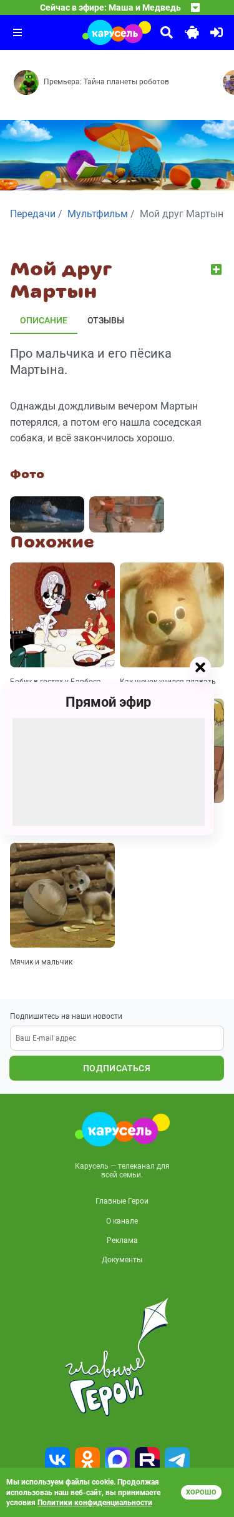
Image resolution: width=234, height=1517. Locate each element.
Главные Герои (122, 1201)
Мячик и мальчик (41, 962)
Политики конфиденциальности (94, 1502)
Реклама (122, 1240)
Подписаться (116, 1068)
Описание (43, 320)
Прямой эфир (108, 702)
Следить (217, 269)
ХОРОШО (201, 1492)
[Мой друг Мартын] (47, 514)
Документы (122, 1259)
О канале (122, 1221)
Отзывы (105, 320)
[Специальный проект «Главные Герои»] (117, 1357)
